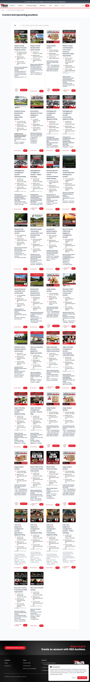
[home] (4, 5)
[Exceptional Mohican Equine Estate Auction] (53, 220)
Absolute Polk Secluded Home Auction (19, 231)
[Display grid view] (15, 25)
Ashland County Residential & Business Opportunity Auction (19, 115)
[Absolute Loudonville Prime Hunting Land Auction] (69, 161)
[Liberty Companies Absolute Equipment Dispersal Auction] (37, 337)
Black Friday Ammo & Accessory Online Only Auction (36, 469)
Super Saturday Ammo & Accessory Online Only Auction (52, 349)
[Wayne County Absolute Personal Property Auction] (20, 36)
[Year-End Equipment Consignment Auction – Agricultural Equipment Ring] (20, 515)
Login (87, 5)
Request (42, 1)
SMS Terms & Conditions (29, 668)
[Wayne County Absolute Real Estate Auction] (37, 36)
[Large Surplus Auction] (53, 36)
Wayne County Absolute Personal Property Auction (20, 48)
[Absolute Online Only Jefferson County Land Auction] (69, 279)
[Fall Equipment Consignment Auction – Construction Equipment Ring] (69, 101)
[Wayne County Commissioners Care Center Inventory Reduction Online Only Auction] (69, 36)
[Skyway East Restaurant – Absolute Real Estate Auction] (37, 279)
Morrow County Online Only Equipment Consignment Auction (68, 233)
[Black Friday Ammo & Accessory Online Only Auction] (37, 457)
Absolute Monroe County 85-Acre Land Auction (20, 291)
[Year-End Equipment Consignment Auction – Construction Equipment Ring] (53, 515)
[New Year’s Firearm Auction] (37, 578)
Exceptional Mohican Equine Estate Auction (51, 231)
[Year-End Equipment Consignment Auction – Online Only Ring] (69, 515)
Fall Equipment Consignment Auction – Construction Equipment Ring (68, 115)
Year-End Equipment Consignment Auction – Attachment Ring (36, 529)
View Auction (24, 90)
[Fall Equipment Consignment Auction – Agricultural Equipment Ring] (53, 101)
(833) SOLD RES (47, 667)
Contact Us (7, 666)
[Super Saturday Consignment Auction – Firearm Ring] (37, 398)
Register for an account (15, 648)
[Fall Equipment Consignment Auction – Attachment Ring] (20, 161)
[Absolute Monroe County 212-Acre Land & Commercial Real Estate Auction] (53, 161)
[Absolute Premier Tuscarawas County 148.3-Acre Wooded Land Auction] (37, 220)
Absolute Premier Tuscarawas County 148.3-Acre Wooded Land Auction (36, 233)
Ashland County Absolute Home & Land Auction (20, 349)
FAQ (50, 5)
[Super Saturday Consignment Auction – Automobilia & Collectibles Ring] (69, 337)
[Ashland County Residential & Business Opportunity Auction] (20, 101)
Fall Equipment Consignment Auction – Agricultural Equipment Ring (51, 115)
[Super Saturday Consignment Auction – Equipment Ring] (20, 398)
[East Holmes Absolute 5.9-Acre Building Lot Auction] (37, 101)
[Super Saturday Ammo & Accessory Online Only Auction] (53, 337)
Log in (41, 91)
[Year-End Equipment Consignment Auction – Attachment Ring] (37, 515)
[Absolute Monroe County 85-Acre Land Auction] (20, 279)
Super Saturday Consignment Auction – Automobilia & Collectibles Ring (68, 351)
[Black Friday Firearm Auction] (53, 457)
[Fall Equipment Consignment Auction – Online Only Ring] (37, 161)
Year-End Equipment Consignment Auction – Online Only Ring (68, 529)
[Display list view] (17, 25)
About (6, 663)
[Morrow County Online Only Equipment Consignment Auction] (69, 220)
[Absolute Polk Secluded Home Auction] (20, 220)
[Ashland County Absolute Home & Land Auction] (20, 337)
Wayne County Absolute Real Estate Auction (35, 48)
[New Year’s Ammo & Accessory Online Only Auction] (20, 578)
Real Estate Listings (31, 5)
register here (62, 1)
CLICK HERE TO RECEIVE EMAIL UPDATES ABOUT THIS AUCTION (52, 71)
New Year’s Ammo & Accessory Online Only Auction (20, 590)
